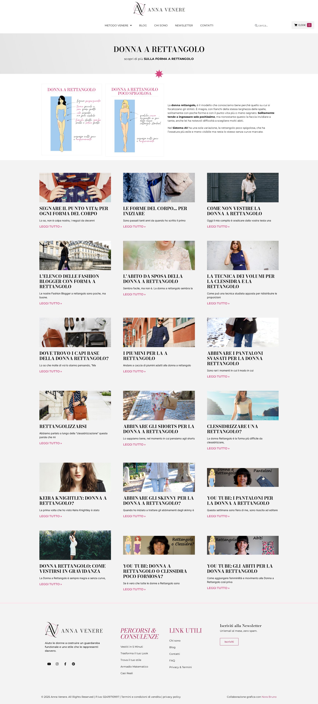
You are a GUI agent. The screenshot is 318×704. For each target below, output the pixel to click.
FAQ (172, 660)
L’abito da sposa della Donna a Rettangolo (153, 279)
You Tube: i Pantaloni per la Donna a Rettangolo (240, 501)
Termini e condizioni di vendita (141, 696)
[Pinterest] (73, 664)
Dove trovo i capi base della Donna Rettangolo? (74, 356)
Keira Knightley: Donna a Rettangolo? (73, 501)
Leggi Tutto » (50, 226)
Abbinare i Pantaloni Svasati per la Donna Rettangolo (235, 358)
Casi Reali (127, 673)
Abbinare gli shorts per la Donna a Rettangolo (158, 429)
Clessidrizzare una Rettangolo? (232, 429)
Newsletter (184, 25)
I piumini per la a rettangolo (145, 356)
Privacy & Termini (180, 667)
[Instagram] (57, 664)
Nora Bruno (269, 696)
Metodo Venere (116, 25)
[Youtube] (49, 664)
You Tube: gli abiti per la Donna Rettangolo (240, 569)
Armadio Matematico (134, 666)
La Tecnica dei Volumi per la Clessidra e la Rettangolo (241, 281)
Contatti (206, 25)
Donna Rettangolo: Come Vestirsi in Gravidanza (72, 569)
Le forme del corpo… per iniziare (155, 211)
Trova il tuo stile (131, 660)
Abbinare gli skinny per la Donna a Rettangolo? (158, 501)
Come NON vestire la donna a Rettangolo (234, 211)
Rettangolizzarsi (63, 426)
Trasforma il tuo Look (134, 653)
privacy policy (172, 696)
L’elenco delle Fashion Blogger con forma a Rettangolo (69, 281)
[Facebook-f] (65, 664)
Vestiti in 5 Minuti (132, 646)
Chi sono (161, 25)
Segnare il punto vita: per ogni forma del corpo (73, 211)
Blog (143, 25)
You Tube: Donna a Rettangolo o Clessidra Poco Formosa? (155, 571)
